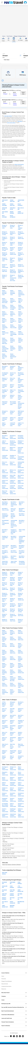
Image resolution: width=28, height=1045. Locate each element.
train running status (11, 122)
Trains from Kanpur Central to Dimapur (11, 864)
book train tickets (8, 115)
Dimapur (5, 93)
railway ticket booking (19, 164)
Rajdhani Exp (5, 90)
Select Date (23, 93)
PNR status (19, 121)
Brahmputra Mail (6, 99)
